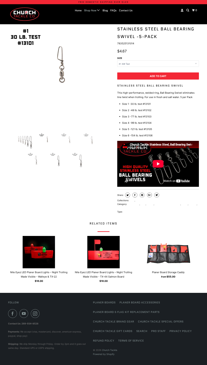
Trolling (121, 208)
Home (78, 10)
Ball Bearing (133, 204)
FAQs (113, 10)
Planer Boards (104, 302)
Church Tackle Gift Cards (112, 331)
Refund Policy (103, 341)
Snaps (185, 204)
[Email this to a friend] (156, 195)
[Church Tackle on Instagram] (36, 313)
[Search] (188, 10)
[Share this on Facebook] (134, 195)
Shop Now (90, 10)
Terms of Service (131, 341)
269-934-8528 (30, 323)
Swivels (193, 204)
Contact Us (126, 10)
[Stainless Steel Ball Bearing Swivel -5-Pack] (61, 78)
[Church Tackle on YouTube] (24, 313)
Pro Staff (158, 331)
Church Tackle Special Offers (161, 321)
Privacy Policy (180, 331)
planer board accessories (167, 204)
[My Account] (182, 10)
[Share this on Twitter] (127, 195)
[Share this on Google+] (149, 195)
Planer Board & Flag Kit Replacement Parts (126, 312)
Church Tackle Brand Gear (113, 321)
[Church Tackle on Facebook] (13, 313)
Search (141, 331)
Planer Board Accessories (140, 302)
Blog (105, 10)
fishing (150, 204)
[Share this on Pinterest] (142, 195)
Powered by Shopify (103, 354)
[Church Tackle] (24, 14)
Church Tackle (109, 350)
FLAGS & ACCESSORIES (148, 200)
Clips (132, 200)
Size (119, 58)
